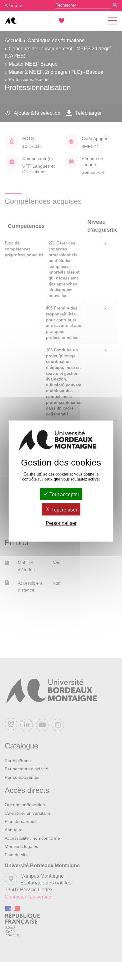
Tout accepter (63, 494)
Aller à (11, 5)
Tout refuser (63, 509)
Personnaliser (61, 523)
